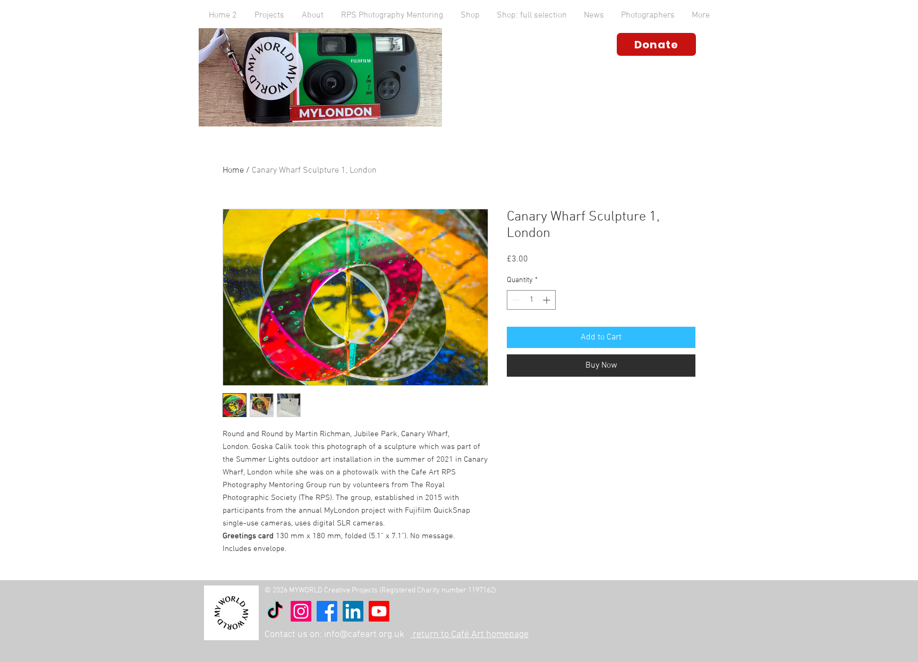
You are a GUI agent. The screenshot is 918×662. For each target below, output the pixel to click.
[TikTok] (275, 611)
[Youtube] (379, 611)
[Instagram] (301, 611)
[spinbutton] (531, 300)
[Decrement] (515, 300)
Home (233, 170)
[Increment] (547, 300)
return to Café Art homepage (470, 634)
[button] (312, 15)
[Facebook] (327, 611)
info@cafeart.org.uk (364, 634)
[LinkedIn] (353, 611)
